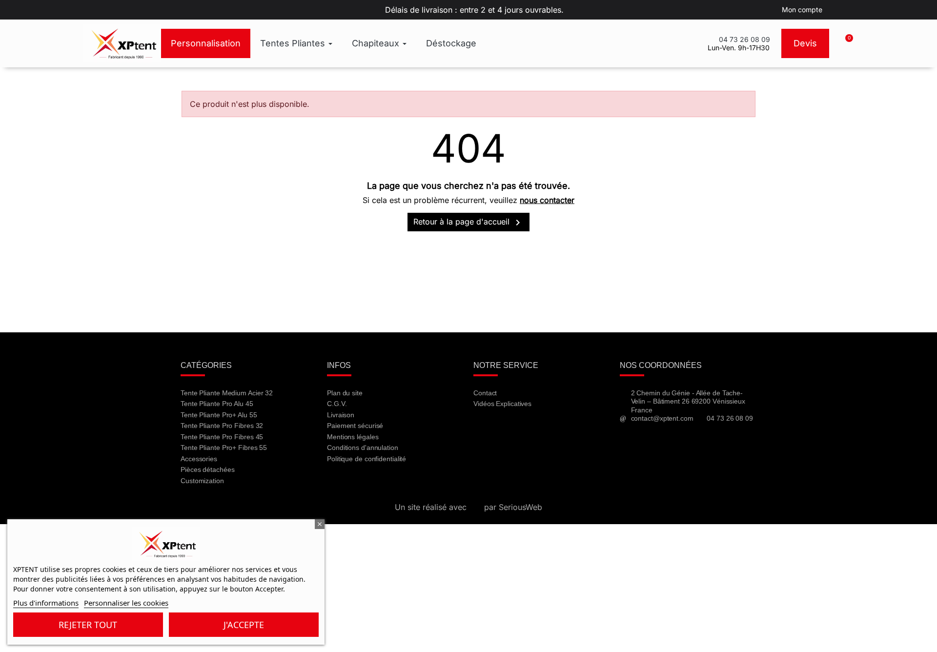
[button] (844, 43)
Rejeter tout (88, 625)
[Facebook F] (485, 430)
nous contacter (547, 200)
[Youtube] (511, 430)
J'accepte (244, 625)
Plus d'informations (46, 603)
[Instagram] (537, 430)
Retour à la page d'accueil (468, 222)
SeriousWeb (520, 507)
